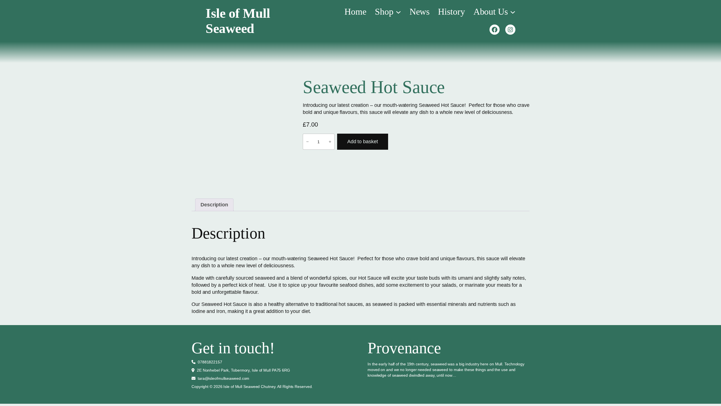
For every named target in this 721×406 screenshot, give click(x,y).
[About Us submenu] (512, 11)
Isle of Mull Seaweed (238, 21)
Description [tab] (214, 205)
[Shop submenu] (398, 11)
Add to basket (362, 141)
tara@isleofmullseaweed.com (223, 378)
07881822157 (210, 362)
